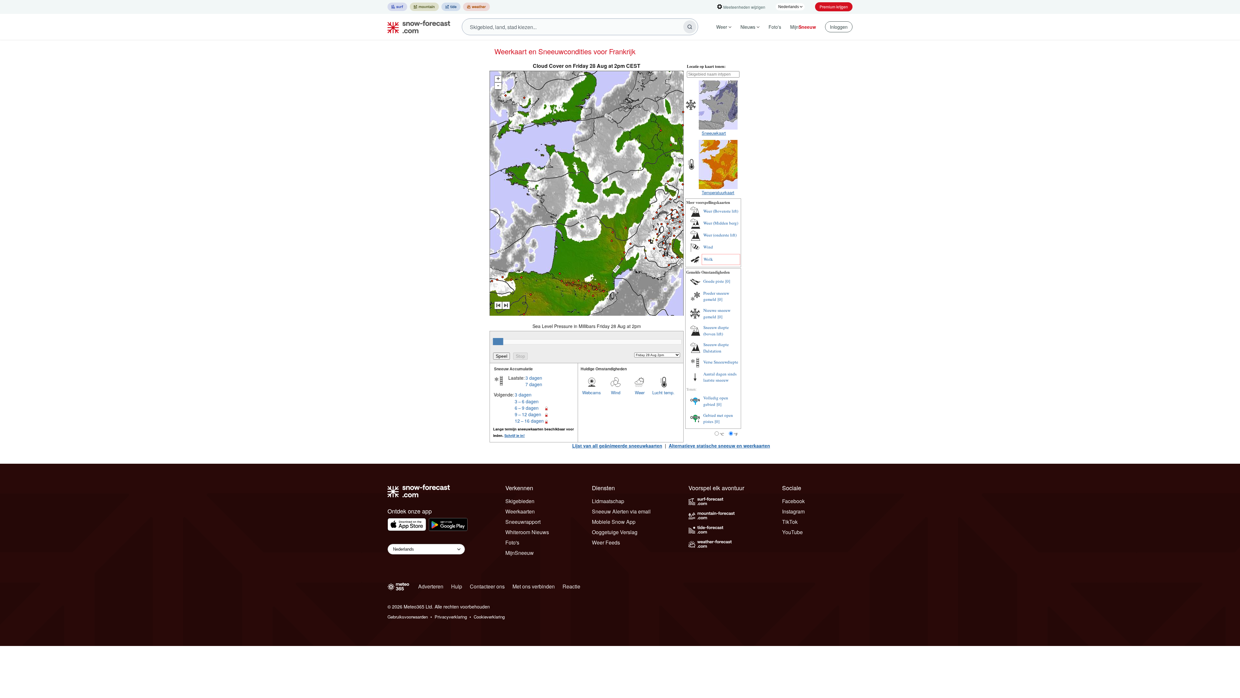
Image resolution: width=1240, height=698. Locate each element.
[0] (727, 281)
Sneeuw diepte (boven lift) (716, 330)
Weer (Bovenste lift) (720, 211)
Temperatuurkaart (718, 192)
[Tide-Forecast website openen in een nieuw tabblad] (450, 7)
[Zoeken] (689, 26)
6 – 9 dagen (527, 408)
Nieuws (747, 27)
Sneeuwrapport (523, 521)
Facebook (793, 501)
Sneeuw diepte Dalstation (716, 348)
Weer (721, 27)
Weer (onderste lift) (720, 235)
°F (736, 434)
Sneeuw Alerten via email (621, 511)
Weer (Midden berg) (720, 223)
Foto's (775, 27)
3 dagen (533, 378)
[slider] (498, 341)
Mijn (803, 27)
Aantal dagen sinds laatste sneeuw (720, 377)
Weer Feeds (606, 542)
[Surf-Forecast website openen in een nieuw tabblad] (397, 7)
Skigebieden (519, 501)
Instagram (793, 511)
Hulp (456, 586)
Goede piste (713, 281)
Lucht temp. (663, 392)
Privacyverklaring (451, 617)
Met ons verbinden (533, 586)
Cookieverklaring (489, 617)
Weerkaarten (520, 511)
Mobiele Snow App (614, 521)
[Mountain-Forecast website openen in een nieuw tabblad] (424, 7)
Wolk (708, 259)
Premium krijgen (834, 6)
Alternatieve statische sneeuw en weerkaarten (719, 445)
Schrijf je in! (514, 435)
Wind (615, 392)
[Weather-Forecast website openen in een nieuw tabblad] (476, 7)
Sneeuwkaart (714, 133)
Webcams (591, 392)
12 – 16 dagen (529, 421)
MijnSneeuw (519, 552)
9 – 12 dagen (528, 414)
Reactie (571, 586)
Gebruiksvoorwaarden (408, 617)
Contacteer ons (487, 586)
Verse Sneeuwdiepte (720, 362)
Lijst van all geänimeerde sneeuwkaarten (617, 445)
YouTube (792, 532)
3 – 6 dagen (527, 401)
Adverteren (430, 586)
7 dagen (533, 384)
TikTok (790, 521)
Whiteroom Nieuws (527, 532)
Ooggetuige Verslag (614, 532)
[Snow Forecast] (417, 26)
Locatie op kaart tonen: (706, 66)
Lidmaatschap (608, 501)
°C (722, 434)
